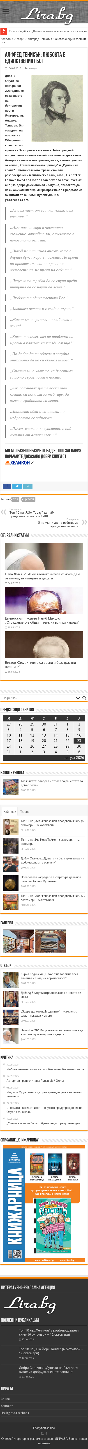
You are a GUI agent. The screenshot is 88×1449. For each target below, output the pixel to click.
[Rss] (42, 1433)
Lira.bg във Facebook (15, 1413)
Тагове (24, 811)
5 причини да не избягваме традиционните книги (58, 523)
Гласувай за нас (44, 1428)
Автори (19, 39)
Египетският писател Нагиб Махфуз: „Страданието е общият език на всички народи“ (42, 620)
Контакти (7, 1406)
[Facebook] (46, 1433)
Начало (5, 39)
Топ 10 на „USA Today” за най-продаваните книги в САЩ (31, 513)
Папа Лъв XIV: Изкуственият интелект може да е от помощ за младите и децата (42, 576)
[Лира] (47, 11)
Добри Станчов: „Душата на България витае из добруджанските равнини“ (48, 1370)
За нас (5, 1399)
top (15, 499)
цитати (29, 499)
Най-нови (9, 811)
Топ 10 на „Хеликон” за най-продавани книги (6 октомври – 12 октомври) (49, 1332)
